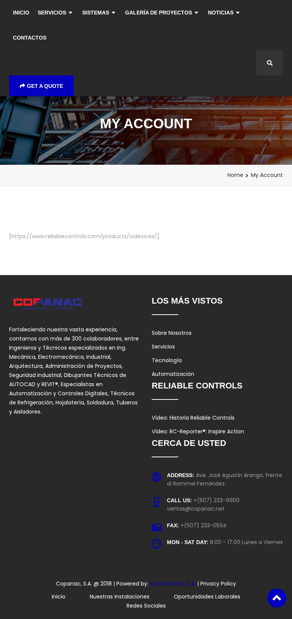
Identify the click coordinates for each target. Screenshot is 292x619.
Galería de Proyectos (158, 13)
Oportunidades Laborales (207, 596)
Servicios (52, 13)
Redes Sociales (146, 605)
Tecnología (167, 360)
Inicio (21, 13)
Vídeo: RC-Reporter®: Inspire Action (198, 431)
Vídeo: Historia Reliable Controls (193, 418)
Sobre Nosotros (172, 333)
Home (235, 175)
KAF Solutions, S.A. (173, 583)
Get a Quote (45, 86)
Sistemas (95, 13)
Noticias (220, 13)
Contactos (29, 38)
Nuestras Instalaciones (119, 596)
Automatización (173, 374)
